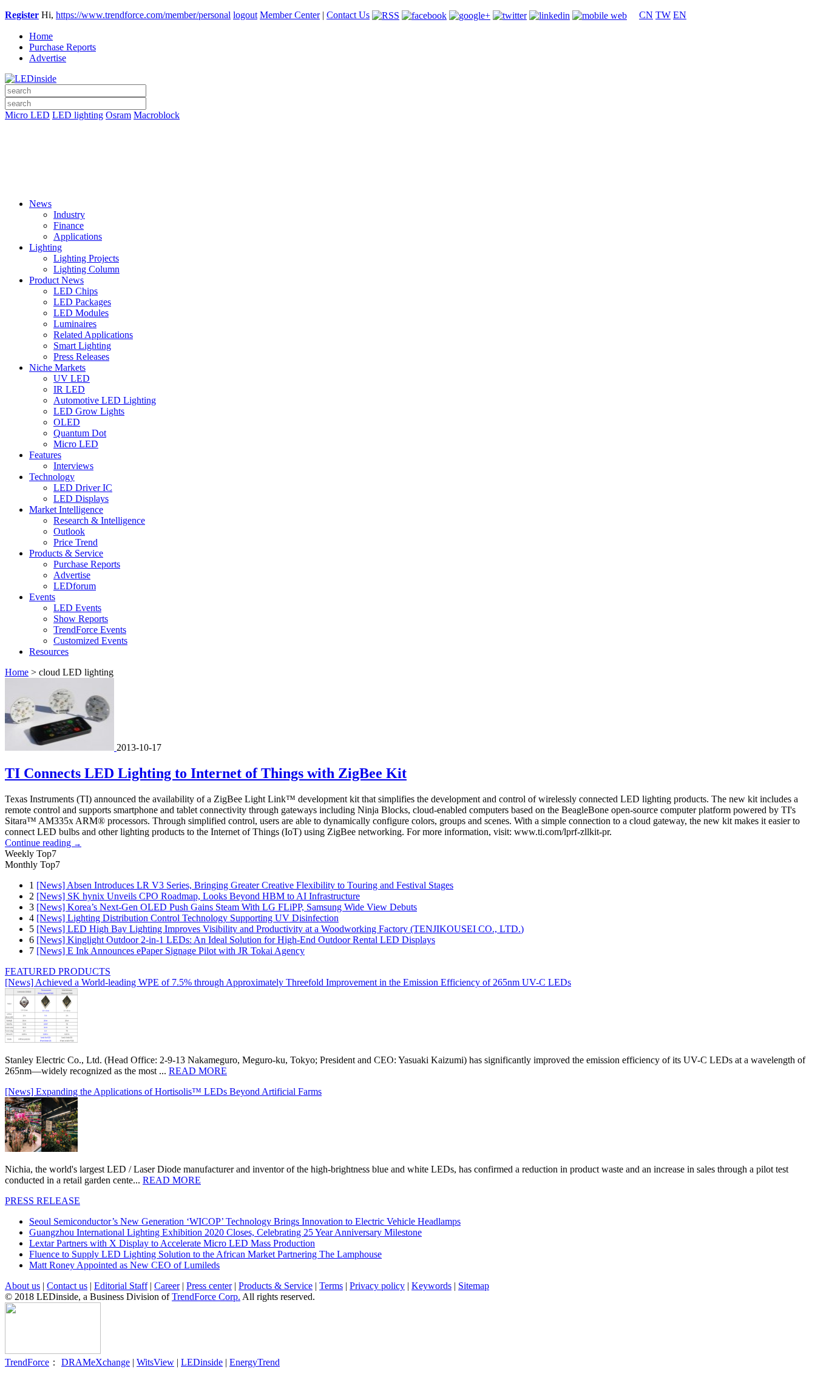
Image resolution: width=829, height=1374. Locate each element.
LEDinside (202, 1362)
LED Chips (75, 291)
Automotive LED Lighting (104, 400)
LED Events (77, 608)
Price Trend (75, 542)
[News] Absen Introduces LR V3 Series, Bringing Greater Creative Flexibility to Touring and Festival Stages (244, 885)
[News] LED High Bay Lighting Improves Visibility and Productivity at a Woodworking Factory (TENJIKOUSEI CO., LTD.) (280, 929)
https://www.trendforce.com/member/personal (143, 15)
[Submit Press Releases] (414, 163)
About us (22, 1286)
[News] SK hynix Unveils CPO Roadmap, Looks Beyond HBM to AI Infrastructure (198, 896)
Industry (69, 214)
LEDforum (74, 586)
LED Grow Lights (88, 411)
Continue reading (43, 843)
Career (167, 1286)
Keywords (431, 1286)
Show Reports (80, 619)
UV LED (71, 378)
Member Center (290, 15)
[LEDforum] (414, 180)
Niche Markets (57, 367)
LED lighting (77, 115)
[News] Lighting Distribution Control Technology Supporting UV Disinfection (187, 918)
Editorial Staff (120, 1286)
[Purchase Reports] (414, 129)
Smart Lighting (82, 345)
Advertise (47, 58)
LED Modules (81, 313)
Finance (68, 225)
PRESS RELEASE (42, 1201)
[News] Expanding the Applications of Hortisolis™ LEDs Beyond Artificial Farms (163, 1091)
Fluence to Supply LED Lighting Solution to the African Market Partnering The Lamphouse (205, 1254)
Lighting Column (86, 269)
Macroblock (157, 115)
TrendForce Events (89, 629)
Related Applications (93, 335)
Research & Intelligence (99, 520)
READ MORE (198, 1071)
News (40, 203)
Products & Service (66, 553)
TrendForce (27, 1362)
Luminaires (74, 324)
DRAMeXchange (95, 1362)
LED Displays (81, 498)
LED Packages (82, 302)
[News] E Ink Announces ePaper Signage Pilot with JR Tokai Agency (170, 951)
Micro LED (27, 115)
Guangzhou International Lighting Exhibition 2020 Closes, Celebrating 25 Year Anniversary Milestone (225, 1232)
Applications (77, 236)
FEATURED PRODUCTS (57, 971)
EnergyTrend (254, 1362)
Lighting (45, 247)
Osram (118, 115)
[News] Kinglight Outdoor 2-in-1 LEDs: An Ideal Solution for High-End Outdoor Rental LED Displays (235, 940)
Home (41, 36)
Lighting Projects (86, 258)
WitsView (155, 1362)
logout (245, 15)
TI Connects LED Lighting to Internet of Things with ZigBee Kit (206, 773)
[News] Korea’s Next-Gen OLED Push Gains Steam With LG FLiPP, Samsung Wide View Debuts (226, 907)
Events (42, 597)
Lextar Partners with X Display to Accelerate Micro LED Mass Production (172, 1243)
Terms (331, 1286)
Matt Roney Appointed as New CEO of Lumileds (124, 1265)
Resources (49, 651)
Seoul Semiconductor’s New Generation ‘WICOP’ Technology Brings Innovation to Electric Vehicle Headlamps (245, 1221)
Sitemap (473, 1286)
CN (646, 15)
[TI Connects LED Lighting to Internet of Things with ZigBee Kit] (61, 747)
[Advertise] (414, 146)
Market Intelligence (66, 509)
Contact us (67, 1286)
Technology (52, 477)
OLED (66, 422)
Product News (56, 280)
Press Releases (81, 356)
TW (663, 15)
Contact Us (348, 15)
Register (22, 15)
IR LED (69, 389)
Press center (209, 1286)
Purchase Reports (62, 47)
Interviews (73, 466)
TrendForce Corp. (206, 1296)
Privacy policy (377, 1286)
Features (45, 455)
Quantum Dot (79, 433)
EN (679, 15)
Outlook (69, 531)
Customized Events (90, 640)
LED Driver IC (82, 487)
